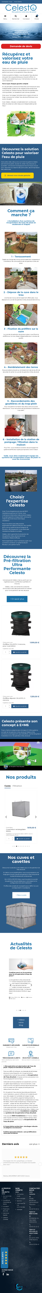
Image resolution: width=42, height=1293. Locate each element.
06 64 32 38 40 (34, 1244)
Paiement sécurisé (6, 1210)
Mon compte (21, 1198)
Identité (19, 1201)
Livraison (6, 1206)
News (23, 992)
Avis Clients (18, 1)
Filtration (17, 786)
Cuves (7, 786)
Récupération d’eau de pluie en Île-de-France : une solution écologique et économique (20, 967)
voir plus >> (34, 1144)
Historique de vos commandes (21, 1205)
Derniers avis (10, 1144)
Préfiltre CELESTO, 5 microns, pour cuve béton (14, 645)
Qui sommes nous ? (7, 1197)
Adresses (19, 1209)
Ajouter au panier (21, 652)
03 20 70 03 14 (34, 1209)
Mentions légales (6, 1214)
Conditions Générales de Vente (7, 1202)
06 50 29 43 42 (34, 1226)
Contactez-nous (7, 1)
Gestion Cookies (5, 1218)
